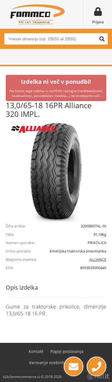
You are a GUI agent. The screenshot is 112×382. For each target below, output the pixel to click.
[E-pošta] (73, 366)
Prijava (98, 21)
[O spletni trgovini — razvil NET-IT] (98, 376)
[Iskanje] (102, 39)
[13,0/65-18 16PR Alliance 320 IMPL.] (56, 171)
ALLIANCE (97, 259)
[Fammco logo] (37, 14)
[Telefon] (96, 366)
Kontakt (36, 351)
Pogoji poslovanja (67, 351)
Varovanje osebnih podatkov (56, 362)
